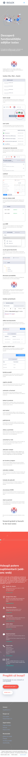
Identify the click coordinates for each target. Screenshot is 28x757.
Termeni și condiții (7, 740)
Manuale (5, 727)
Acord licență (6, 743)
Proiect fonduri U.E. (7, 718)
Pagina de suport (7, 725)
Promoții (5, 738)
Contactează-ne (6, 710)
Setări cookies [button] (14, 754)
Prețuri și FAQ (6, 729)
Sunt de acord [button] (23, 754)
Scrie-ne (7, 692)
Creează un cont (10, 686)
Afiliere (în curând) (7, 736)
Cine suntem (6, 716)
